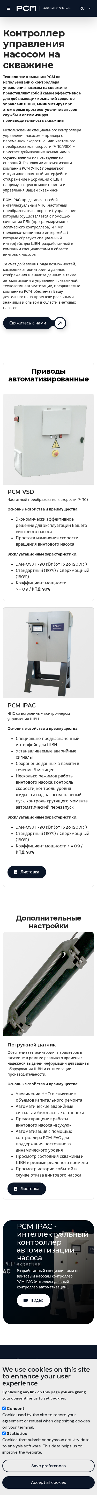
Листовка (29, 872)
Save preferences (48, 1465)
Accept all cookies (48, 1482)
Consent (16, 1408)
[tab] (48, 375)
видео (37, 1300)
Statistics (17, 1433)
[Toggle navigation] (8, 8)
